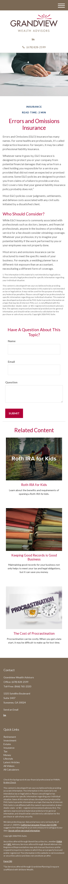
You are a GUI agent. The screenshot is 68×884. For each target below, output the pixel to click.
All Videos (8, 765)
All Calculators (11, 769)
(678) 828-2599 (36, 47)
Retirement (9, 736)
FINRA (59, 841)
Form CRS (7, 861)
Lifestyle (8, 758)
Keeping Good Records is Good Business (34, 557)
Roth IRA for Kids (34, 485)
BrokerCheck (9, 782)
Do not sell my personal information (24, 830)
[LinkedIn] (33, 39)
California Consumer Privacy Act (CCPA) (39, 825)
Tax (5, 751)
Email (11, 361)
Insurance (8, 747)
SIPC (9, 844)
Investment (9, 740)
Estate (7, 744)
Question (11, 382)
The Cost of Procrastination (34, 633)
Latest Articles (11, 762)
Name (12, 341)
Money (7, 755)
